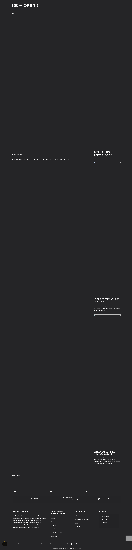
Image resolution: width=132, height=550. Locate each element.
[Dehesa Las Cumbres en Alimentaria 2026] (107, 448)
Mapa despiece (106, 526)
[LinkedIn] (117, 544)
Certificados (105, 516)
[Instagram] (112, 544)
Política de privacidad (51, 544)
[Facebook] (114, 544)
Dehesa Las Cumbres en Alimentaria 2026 (106, 453)
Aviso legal (39, 544)
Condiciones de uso (78, 544)
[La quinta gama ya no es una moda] (107, 295)
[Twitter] (110, 544)
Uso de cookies (65, 544)
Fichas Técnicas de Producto (107, 521)
